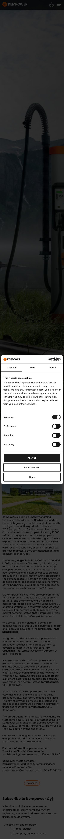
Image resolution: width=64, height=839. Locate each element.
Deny (32, 477)
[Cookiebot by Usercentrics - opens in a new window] (48, 359)
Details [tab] (32, 367)
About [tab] (52, 367)
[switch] (56, 426)
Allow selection (32, 467)
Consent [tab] (11, 367)
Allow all (32, 458)
